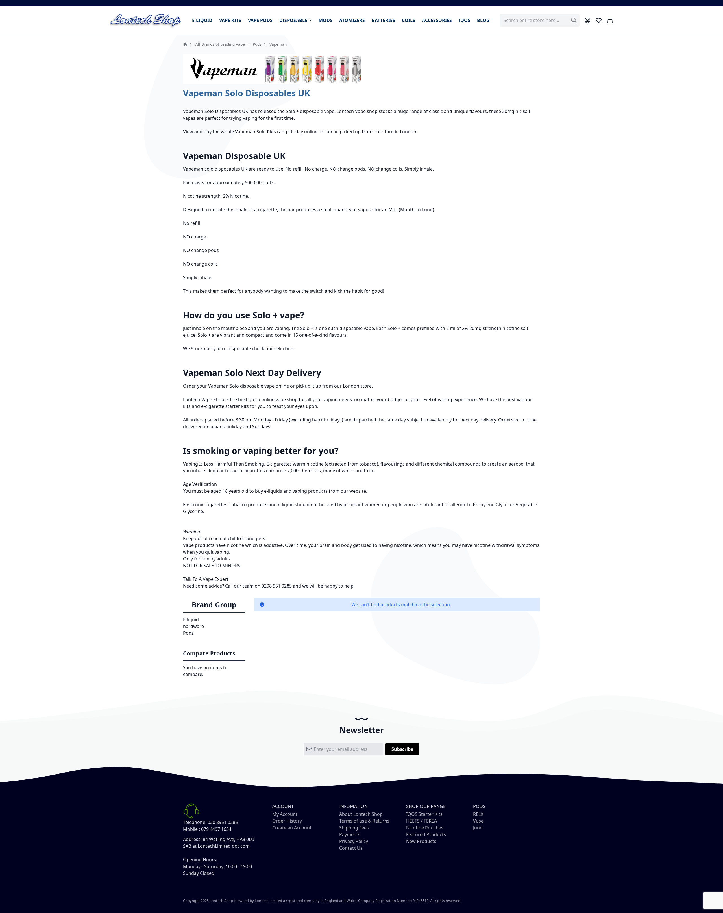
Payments (349, 834)
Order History (287, 821)
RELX (478, 814)
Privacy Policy (353, 841)
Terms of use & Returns (364, 821)
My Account (284, 814)
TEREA (430, 821)
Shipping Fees (354, 828)
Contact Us (351, 848)
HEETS (413, 821)
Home (185, 44)
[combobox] (540, 20)
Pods (257, 44)
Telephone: (194, 822)
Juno (478, 828)
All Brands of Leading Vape (220, 44)
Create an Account (292, 828)
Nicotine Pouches (424, 828)
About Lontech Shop (361, 814)
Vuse (478, 821)
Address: (192, 839)
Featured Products (426, 834)
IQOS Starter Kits (424, 814)
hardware (193, 626)
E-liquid (191, 619)
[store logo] (146, 20)
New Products (421, 841)
